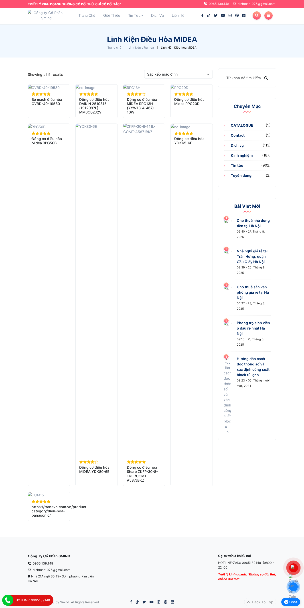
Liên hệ (178, 15)
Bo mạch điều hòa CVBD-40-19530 (47, 101)
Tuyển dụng (241, 175)
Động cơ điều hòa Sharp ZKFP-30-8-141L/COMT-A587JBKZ (142, 473)
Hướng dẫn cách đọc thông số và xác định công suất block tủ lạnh (253, 367)
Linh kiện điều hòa (141, 47)
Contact (238, 135)
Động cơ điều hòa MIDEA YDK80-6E (94, 469)
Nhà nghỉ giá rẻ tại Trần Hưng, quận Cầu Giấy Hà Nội (252, 256)
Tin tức (134, 15)
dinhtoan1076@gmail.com (256, 4)
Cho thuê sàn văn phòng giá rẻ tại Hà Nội (253, 292)
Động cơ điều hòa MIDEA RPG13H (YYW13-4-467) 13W (142, 106)
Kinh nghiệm (242, 155)
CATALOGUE (242, 125)
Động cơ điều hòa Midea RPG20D (189, 101)
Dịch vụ (157, 15)
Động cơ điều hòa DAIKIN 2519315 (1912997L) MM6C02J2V (94, 106)
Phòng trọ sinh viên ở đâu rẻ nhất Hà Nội (253, 328)
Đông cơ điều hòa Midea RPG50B (47, 140)
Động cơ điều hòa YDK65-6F (189, 140)
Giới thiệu (111, 15)
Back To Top (262, 602)
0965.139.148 (219, 4)
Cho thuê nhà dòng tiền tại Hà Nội (253, 223)
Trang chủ (87, 15)
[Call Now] (7, 600)
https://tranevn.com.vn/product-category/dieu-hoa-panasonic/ (60, 511)
